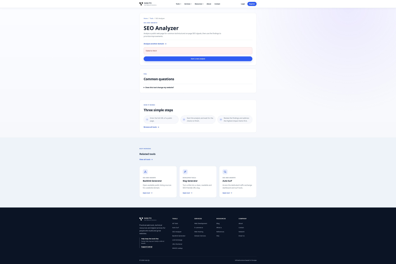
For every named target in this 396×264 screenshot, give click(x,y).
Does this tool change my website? (159, 87)
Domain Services (200, 236)
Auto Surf (175, 228)
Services (187, 4)
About (209, 4)
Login (243, 4)
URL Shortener (177, 244)
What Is (219, 228)
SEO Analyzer (177, 232)
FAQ (217, 236)
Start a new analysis (198, 59)
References (220, 232)
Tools (178, 4)
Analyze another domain (155, 44)
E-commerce (198, 228)
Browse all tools (151, 127)
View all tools (146, 159)
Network (241, 232)
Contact (217, 4)
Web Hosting (198, 232)
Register (252, 4)
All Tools (175, 223)
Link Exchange (177, 240)
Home (146, 18)
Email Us (242, 236)
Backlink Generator (178, 236)
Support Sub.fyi (146, 247)
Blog (218, 223)
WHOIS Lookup (177, 248)
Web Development (200, 223)
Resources (199, 4)
